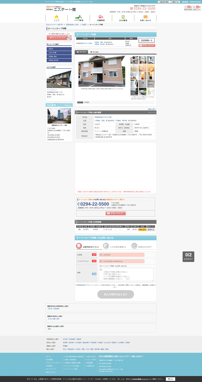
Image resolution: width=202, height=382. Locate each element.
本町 (57, 319)
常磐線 (97, 42)
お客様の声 (90, 366)
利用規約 (80, 285)
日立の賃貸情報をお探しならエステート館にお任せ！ (121, 356)
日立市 (50, 309)
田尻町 (114, 342)
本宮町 (65, 342)
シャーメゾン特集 (71, 369)
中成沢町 (93, 342)
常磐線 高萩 (53, 56)
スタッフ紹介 (91, 359)
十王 (87, 349)
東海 (107, 349)
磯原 (102, 349)
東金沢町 (86, 342)
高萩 (101, 42)
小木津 (77, 349)
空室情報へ (146, 40)
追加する (151, 229)
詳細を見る (142, 229)
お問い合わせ (91, 356)
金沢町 (71, 342)
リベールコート (52, 90)
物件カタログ (51, 372)
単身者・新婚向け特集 (73, 363)
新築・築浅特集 (70, 359)
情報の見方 (152, 109)
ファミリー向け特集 (72, 366)
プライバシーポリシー (93, 285)
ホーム (49, 356)
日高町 (100, 342)
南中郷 (102, 44)
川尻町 (127, 342)
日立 (64, 349)
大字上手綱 (88, 43)
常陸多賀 (71, 349)
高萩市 (82, 43)
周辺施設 (90, 363)
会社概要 (50, 359)
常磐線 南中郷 (53, 60)
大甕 (82, 349)
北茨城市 (56, 309)
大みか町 (107, 342)
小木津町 (121, 342)
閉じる (170, 379)
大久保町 (78, 342)
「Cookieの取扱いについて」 (140, 379)
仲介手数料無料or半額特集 (74, 356)
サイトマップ (51, 369)
